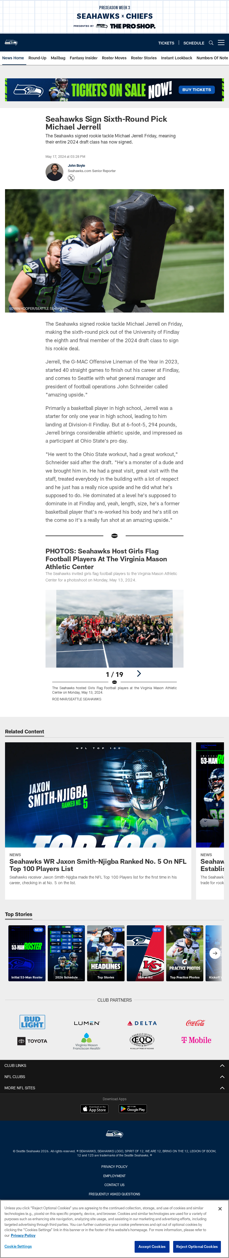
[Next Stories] (215, 953)
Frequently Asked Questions (114, 1194)
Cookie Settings (18, 1246)
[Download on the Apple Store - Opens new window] (94, 1109)
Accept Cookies (152, 1246)
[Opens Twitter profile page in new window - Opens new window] (71, 178)
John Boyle (76, 165)
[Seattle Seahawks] (114, 1134)
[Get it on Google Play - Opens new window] (133, 1111)
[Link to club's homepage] (11, 40)
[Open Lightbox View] (114, 649)
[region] (114, 1229)
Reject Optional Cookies (197, 1246)
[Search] (211, 42)
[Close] (220, 1209)
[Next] (138, 673)
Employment (114, 1176)
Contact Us (114, 1185)
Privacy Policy (114, 1166)
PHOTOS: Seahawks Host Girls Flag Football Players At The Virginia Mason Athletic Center (106, 559)
